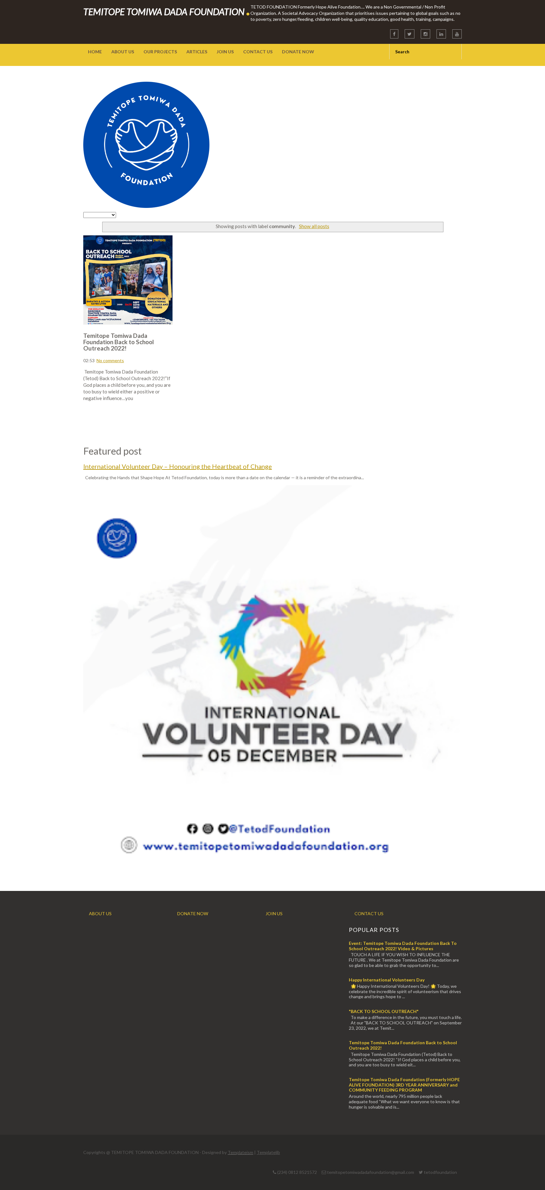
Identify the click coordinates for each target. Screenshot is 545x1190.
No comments (110, 360)
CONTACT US (369, 913)
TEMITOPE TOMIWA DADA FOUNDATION (166, 11)
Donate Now (298, 51)
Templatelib (268, 1152)
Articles (196, 51)
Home (95, 51)
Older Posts (435, 423)
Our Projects (160, 51)
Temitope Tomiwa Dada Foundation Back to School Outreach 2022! (118, 342)
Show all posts (314, 226)
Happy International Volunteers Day (387, 979)
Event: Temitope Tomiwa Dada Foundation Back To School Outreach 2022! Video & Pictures (403, 945)
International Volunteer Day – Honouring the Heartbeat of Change (177, 466)
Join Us (225, 51)
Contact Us (257, 51)
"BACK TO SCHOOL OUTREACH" (384, 1011)
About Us (122, 51)
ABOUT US (100, 913)
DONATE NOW (192, 913)
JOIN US (274, 913)
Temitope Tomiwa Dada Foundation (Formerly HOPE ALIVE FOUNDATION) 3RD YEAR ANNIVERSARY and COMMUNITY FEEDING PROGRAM (404, 1085)
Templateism (240, 1152)
